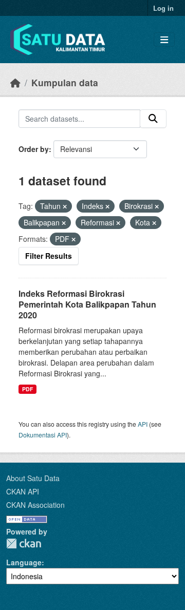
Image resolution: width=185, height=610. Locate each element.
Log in (163, 8)
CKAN (23, 543)
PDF (27, 389)
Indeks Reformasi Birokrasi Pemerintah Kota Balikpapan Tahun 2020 (87, 304)
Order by (33, 149)
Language (24, 562)
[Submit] (153, 118)
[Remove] (65, 206)
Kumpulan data (64, 82)
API (142, 424)
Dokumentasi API (42, 434)
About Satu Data (33, 478)
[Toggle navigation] (164, 39)
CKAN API (22, 491)
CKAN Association (35, 505)
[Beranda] (15, 82)
